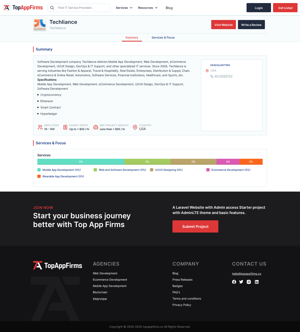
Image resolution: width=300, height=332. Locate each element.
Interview (100, 299)
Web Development (105, 273)
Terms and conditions (186, 298)
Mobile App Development (110, 286)
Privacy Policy (181, 305)
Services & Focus (163, 37)
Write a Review (251, 24)
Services (122, 7)
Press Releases (182, 279)
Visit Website (223, 24)
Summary (132, 37)
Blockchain (100, 292)
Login (259, 8)
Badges (177, 286)
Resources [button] (145, 7)
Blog (169, 8)
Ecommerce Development (110, 279)
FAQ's (176, 292)
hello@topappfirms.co (246, 273)
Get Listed (285, 8)
